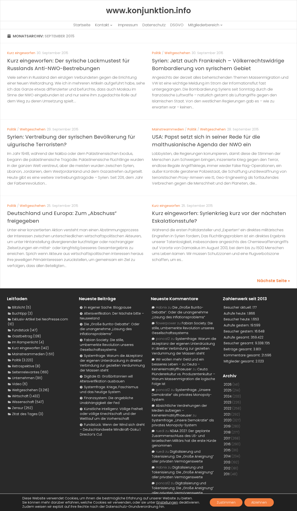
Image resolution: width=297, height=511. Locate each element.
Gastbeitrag (22, 336)
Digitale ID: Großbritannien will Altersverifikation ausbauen (106, 379)
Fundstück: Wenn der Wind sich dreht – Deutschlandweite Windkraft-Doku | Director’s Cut (112, 429)
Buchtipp (19, 313)
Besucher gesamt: (239, 343)
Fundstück (20, 330)
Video (17, 384)
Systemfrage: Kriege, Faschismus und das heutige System (109, 389)
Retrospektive (23, 366)
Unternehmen (23, 378)
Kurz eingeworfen (21, 53)
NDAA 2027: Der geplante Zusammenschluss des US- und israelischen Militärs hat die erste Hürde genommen (184, 438)
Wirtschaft (20, 396)
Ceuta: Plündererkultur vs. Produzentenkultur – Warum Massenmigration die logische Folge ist (183, 376)
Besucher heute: (237, 319)
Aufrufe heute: (235, 313)
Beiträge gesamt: (238, 349)
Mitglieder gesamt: (239, 361)
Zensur (17, 408)
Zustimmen (226, 502)
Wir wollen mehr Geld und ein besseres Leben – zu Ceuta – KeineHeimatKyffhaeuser (178, 364)
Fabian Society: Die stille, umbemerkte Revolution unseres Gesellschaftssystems (107, 345)
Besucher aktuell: (238, 307)
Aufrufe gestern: (237, 325)
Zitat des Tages (25, 414)
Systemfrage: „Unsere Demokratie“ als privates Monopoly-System (182, 394)
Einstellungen (167, 502)
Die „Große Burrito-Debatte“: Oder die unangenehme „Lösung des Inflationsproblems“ (109, 329)
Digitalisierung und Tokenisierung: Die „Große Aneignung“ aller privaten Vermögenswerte (183, 456)
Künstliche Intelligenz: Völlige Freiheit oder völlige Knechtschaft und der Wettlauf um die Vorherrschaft (111, 414)
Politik (156, 53)
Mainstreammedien (168, 129)
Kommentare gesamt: (242, 355)
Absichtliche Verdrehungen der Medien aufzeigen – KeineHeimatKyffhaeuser (179, 410)
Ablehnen (259, 502)
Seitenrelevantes (25, 372)
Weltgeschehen (177, 53)
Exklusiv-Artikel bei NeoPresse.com (40, 319)
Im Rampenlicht (25, 342)
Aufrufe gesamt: (237, 337)
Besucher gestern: (239, 331)
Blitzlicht (18, 307)
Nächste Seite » (273, 280)
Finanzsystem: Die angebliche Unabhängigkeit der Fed (106, 400)
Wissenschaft (23, 402)
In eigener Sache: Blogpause (107, 307)
